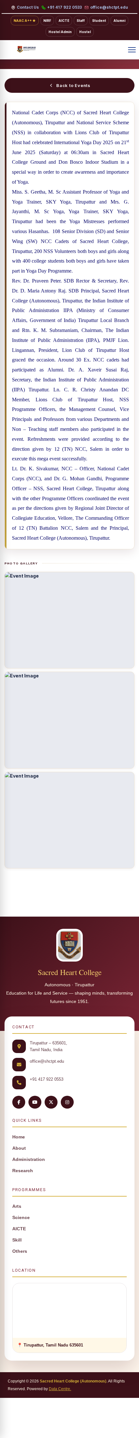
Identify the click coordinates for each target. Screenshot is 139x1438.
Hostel (85, 32)
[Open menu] (132, 49)
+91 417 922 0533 (64, 7)
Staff (81, 20)
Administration (28, 1159)
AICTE (64, 20)
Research (22, 1170)
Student (99, 20)
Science (21, 1217)
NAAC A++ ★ (25, 20)
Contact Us (28, 7)
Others (19, 1251)
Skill (17, 1240)
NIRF (47, 20)
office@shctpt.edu (109, 7)
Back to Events (73, 85)
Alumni (119, 20)
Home (18, 1137)
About (19, 1148)
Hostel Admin (60, 32)
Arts (16, 1206)
